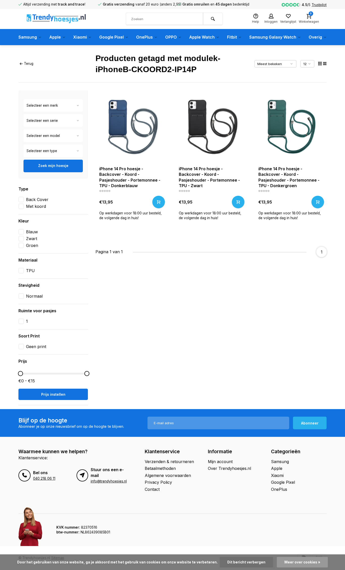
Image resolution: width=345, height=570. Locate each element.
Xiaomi (80, 37)
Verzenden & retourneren (169, 461)
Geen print (36, 346)
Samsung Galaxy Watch (272, 37)
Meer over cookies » (302, 562)
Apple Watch (202, 37)
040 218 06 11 (44, 478)
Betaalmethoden (160, 468)
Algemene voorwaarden (168, 475)
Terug (28, 64)
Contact (152, 489)
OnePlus (144, 37)
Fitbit (232, 37)
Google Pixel (111, 37)
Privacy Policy (158, 482)
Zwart (31, 238)
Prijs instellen (53, 394)
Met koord (36, 206)
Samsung (27, 37)
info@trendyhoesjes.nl (109, 481)
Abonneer (309, 423)
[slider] (20, 373)
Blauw (32, 231)
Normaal (34, 296)
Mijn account (220, 461)
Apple (55, 37)
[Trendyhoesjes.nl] (56, 18)
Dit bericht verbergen (246, 562)
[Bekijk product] (158, 202)
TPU (30, 270)
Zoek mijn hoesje (53, 165)
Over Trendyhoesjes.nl (229, 468)
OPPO (171, 37)
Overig (315, 37)
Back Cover (37, 199)
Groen (32, 245)
